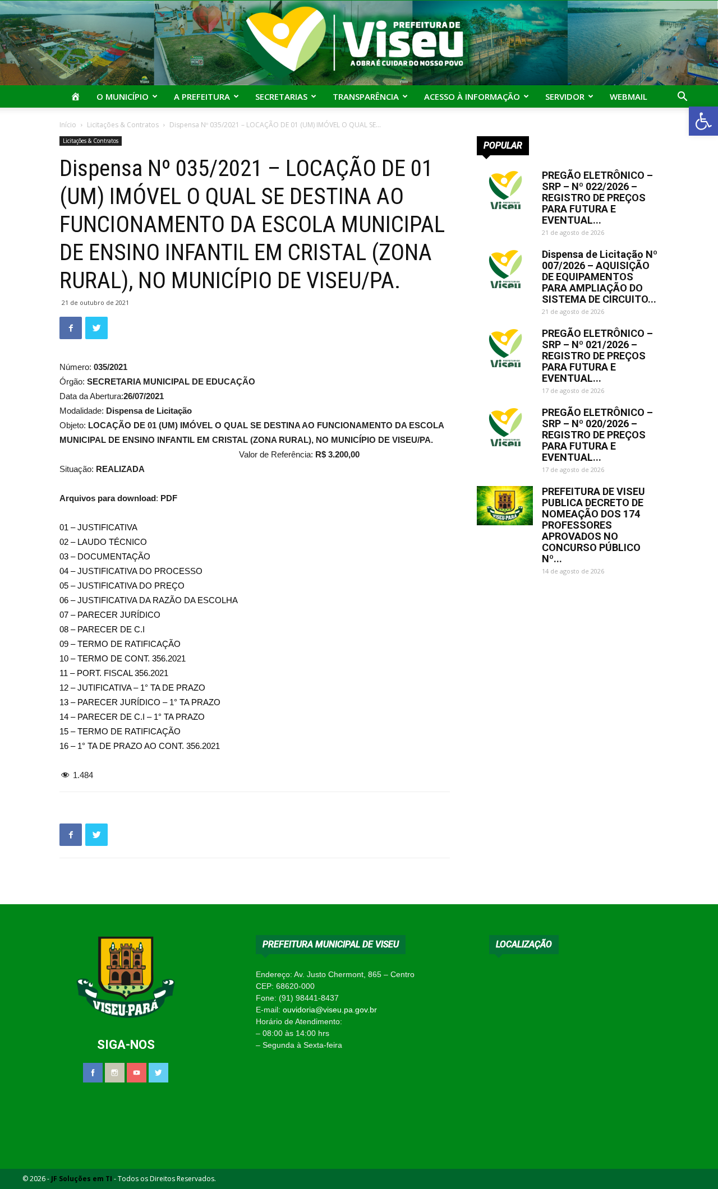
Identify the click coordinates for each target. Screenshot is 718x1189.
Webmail (628, 96)
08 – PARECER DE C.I (102, 629)
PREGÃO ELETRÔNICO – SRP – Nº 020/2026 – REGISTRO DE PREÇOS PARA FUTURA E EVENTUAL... (597, 434)
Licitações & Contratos (123, 124)
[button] (703, 121)
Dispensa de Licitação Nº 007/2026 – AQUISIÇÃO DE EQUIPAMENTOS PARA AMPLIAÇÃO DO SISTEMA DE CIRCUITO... (599, 276)
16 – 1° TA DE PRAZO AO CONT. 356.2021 (139, 746)
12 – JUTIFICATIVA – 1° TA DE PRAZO (132, 687)
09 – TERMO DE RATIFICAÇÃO (120, 644)
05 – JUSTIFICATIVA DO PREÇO (122, 585)
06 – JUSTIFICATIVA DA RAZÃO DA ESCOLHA (148, 600)
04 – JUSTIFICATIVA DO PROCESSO (130, 571)
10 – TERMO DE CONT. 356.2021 (122, 658)
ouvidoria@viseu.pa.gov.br (330, 1009)
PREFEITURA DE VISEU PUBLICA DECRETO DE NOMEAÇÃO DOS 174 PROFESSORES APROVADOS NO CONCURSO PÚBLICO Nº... (593, 525)
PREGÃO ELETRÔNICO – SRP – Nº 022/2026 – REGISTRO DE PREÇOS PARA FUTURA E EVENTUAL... (597, 197)
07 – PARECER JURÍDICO (109, 614)
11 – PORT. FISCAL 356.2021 (113, 673)
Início (67, 124)
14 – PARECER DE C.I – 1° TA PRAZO (132, 716)
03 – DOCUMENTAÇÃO (104, 556)
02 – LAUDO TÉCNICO (103, 542)
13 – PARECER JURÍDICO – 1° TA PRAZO (139, 702)
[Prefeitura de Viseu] (359, 43)
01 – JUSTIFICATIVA (98, 527)
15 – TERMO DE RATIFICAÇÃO (120, 731)
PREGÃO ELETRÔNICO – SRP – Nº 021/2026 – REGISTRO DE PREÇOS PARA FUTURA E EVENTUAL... (597, 355)
